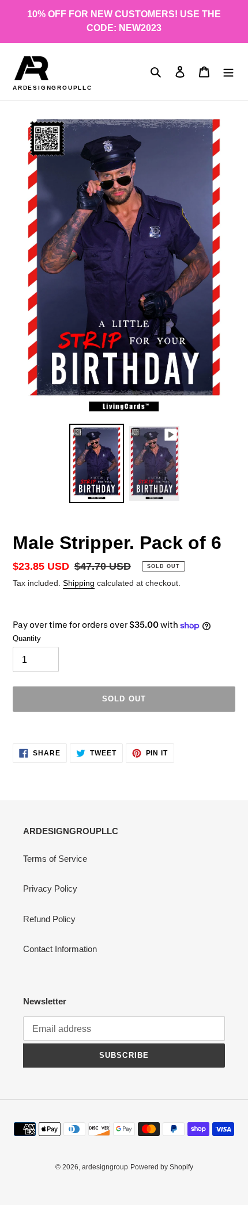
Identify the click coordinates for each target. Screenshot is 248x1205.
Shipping (79, 583)
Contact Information (60, 949)
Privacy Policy (50, 888)
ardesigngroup (105, 1167)
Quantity (27, 638)
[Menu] (228, 71)
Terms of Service (55, 859)
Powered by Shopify (161, 1167)
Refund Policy (49, 919)
